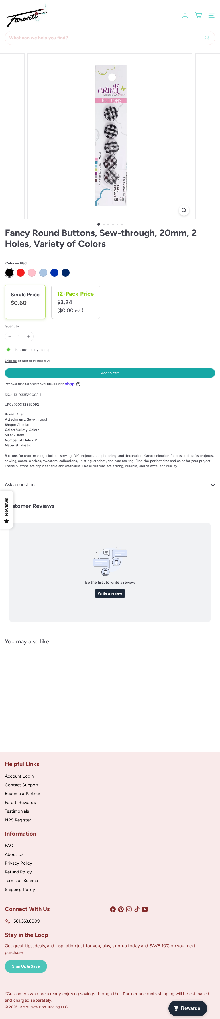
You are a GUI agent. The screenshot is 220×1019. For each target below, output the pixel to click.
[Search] (208, 38)
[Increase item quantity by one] (29, 336)
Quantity (12, 326)
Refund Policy (18, 872)
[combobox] (110, 38)
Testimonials (17, 811)
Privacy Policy (18, 863)
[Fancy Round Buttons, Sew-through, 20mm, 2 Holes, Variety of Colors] (41, 694)
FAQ (9, 845)
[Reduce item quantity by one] (10, 336)
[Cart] (198, 15)
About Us (14, 854)
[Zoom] (184, 210)
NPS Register (18, 820)
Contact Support (22, 785)
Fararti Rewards (20, 802)
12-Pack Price (75, 293)
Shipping (11, 361)
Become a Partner (22, 793)
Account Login (19, 776)
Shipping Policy (20, 889)
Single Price (25, 294)
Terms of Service (21, 880)
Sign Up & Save (26, 966)
